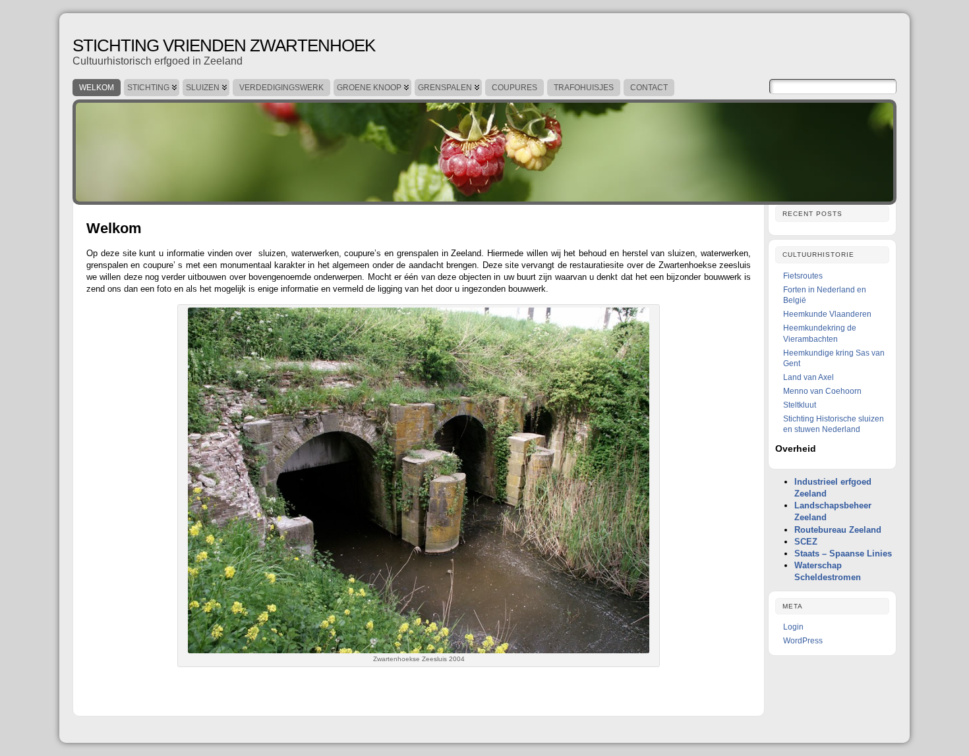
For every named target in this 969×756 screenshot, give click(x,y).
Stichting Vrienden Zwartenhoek (224, 45)
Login (793, 627)
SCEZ (805, 542)
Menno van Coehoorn (822, 391)
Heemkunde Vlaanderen (827, 314)
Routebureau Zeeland (837, 530)
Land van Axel (808, 377)
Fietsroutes (803, 276)
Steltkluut (799, 405)
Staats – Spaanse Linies (843, 553)
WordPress (803, 640)
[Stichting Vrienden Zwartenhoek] (484, 148)
